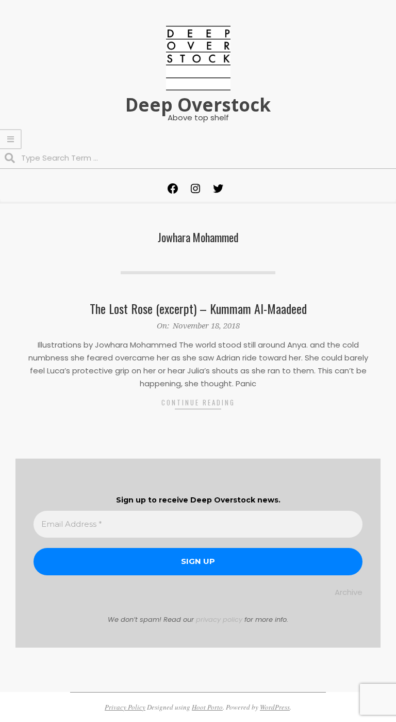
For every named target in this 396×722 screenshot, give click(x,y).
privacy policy (219, 619)
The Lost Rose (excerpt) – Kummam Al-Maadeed (198, 308)
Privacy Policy (125, 707)
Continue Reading (198, 402)
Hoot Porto (207, 707)
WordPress (275, 707)
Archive (348, 592)
